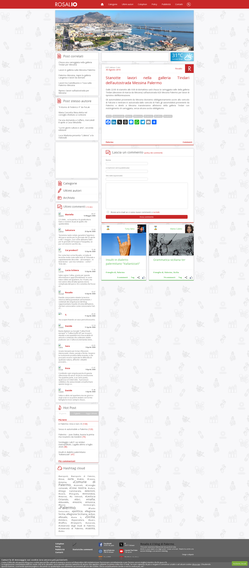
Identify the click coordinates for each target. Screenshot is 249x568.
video (62, 531)
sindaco (63, 520)
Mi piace (191, 277)
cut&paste (190, 554)
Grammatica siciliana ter (169, 260)
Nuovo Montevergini (77, 505)
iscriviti (156, 212)
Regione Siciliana (77, 514)
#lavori (129, 116)
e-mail (176, 549)
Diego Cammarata (70, 490)
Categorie (112, 4)
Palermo (109, 142)
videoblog (164, 551)
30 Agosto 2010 (113, 70)
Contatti (179, 4)
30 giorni (62, 413)
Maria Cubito (176, 228)
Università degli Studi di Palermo (77, 525)
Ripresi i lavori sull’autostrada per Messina (74, 91)
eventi (62, 493)
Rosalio (178, 68)
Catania (92, 479)
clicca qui (196, 564)
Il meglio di (158, 272)
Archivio (69, 198)
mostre (78, 502)
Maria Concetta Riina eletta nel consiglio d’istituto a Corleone (73, 113)
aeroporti (64, 476)
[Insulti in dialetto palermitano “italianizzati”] (123, 244)
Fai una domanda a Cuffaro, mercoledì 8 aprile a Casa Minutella (76, 121)
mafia (91, 499)
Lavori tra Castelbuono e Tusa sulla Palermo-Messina (75, 84)
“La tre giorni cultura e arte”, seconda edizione (76, 128)
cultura (92, 488)
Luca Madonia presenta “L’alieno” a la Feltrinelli (76, 136)
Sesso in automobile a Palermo (76, 429)
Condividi (185, 277)
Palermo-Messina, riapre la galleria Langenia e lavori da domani (75, 76)
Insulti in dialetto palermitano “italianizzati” (123, 262)
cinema (63, 482)
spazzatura (78, 519)
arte (71, 479)
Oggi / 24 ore (91, 413)
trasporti (76, 522)
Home (102, 4)
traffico (63, 522)
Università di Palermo (71, 528)
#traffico (158, 116)
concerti (79, 485)
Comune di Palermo (77, 483)
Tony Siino (130, 228)
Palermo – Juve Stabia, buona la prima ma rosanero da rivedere (76, 435)
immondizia (89, 493)
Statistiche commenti (83, 549)
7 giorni (77, 413)
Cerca (189, 4)
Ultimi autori (127, 4)
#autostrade (118, 116)
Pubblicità (166, 4)
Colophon (142, 4)
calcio (81, 479)
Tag (180, 277)
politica (77, 511)
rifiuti (92, 514)
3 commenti (122, 277)
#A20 (109, 116)
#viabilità (168, 116)
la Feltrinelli (76, 496)
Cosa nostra (78, 488)
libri (78, 499)
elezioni (90, 490)
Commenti (187, 142)
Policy (154, 4)
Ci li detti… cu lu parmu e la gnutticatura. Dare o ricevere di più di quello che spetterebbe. (75, 221)
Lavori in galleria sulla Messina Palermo (77, 70)
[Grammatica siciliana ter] (171, 244)
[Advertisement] (124, 30)
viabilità (91, 528)
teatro (92, 520)
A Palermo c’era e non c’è (73, 423)
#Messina (138, 116)
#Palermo (148, 116)
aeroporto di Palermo (83, 476)
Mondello (64, 502)
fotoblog (148, 551)
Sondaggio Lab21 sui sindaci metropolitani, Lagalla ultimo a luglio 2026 (76, 444)
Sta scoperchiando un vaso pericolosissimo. (77, 319)
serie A (76, 517)
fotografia (74, 493)
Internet (63, 496)
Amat (62, 479)
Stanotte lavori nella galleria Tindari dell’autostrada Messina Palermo (147, 80)
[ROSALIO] (66, 4)
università (91, 523)
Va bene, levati (239, 563)
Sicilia (176, 272)
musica (91, 502)
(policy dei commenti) (153, 152)
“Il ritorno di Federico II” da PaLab (74, 107)
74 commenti (169, 277)
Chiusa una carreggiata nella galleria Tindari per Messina (75, 63)
